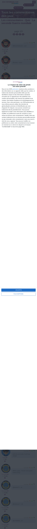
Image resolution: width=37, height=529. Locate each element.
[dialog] (18, 264)
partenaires (15, 89)
